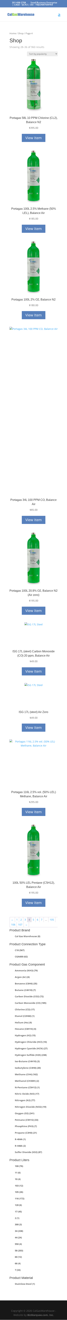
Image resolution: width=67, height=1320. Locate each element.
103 (19, 1185)
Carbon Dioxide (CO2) (29, 996)
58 (19, 1250)
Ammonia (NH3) (26, 970)
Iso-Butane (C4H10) (27, 1061)
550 (18, 1244)
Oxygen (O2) (24, 1113)
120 (18, 1205)
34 (19, 1231)
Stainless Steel (25, 1283)
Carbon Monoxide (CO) (30, 1003)
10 (18, 1179)
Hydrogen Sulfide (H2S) (31, 1055)
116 (19, 1198)
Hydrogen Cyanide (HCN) (31, 1048)
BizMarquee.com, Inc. (40, 1315)
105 (52, 919)
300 (18, 1224)
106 (13, 924)
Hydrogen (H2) (25, 1035)
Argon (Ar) (22, 977)
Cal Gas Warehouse (27, 936)
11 (18, 1172)
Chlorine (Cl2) (25, 1009)
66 (18, 1263)
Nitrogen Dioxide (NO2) (30, 1106)
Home (12, 33)
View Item (33, 137)
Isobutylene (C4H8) (28, 1067)
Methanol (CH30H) (27, 1080)
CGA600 (21, 956)
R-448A (20, 1145)
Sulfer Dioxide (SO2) (28, 1152)
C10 (19, 950)
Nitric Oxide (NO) (27, 1093)
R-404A (20, 1139)
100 (19, 1166)
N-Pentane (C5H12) (27, 1087)
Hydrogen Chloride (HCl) (31, 1041)
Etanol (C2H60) (24, 1016)
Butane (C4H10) (25, 990)
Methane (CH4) (26, 1074)
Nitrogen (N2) (25, 1100)
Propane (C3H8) (26, 1132)
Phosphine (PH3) (26, 1126)
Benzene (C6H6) (26, 983)
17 (18, 1211)
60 (18, 1256)
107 (20, 924)
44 (18, 1237)
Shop (21, 33)
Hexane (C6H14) (25, 1028)
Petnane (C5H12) (26, 1119)
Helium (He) (23, 1022)
